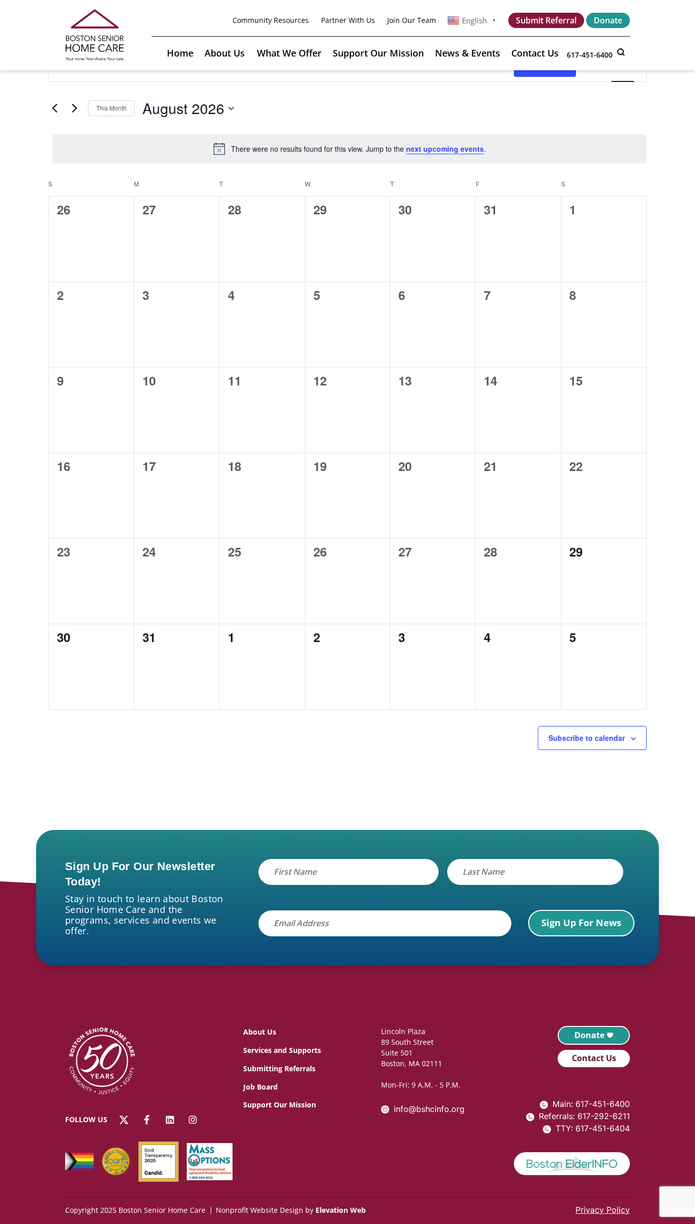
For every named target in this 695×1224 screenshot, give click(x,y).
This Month (111, 107)
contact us (594, 1058)
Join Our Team (411, 20)
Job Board (260, 1087)
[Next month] (74, 108)
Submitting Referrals (279, 1068)
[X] (124, 1120)
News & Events (467, 53)
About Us (225, 53)
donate (589, 1035)
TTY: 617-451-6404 (593, 1128)
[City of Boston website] (572, 1163)
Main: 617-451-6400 (591, 1104)
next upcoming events (445, 149)
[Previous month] (54, 108)
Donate (608, 20)
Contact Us (535, 53)
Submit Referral (546, 20)
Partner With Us (348, 20)
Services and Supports (282, 1050)
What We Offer (289, 53)
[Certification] (120, 1161)
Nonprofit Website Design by (264, 1210)
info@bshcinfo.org (429, 1109)
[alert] (349, 148)
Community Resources (271, 20)
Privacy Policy (602, 1210)
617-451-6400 (590, 55)
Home (180, 53)
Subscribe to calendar (586, 738)
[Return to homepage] (107, 1062)
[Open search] (621, 52)
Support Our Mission (378, 53)
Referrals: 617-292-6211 (584, 1116)
